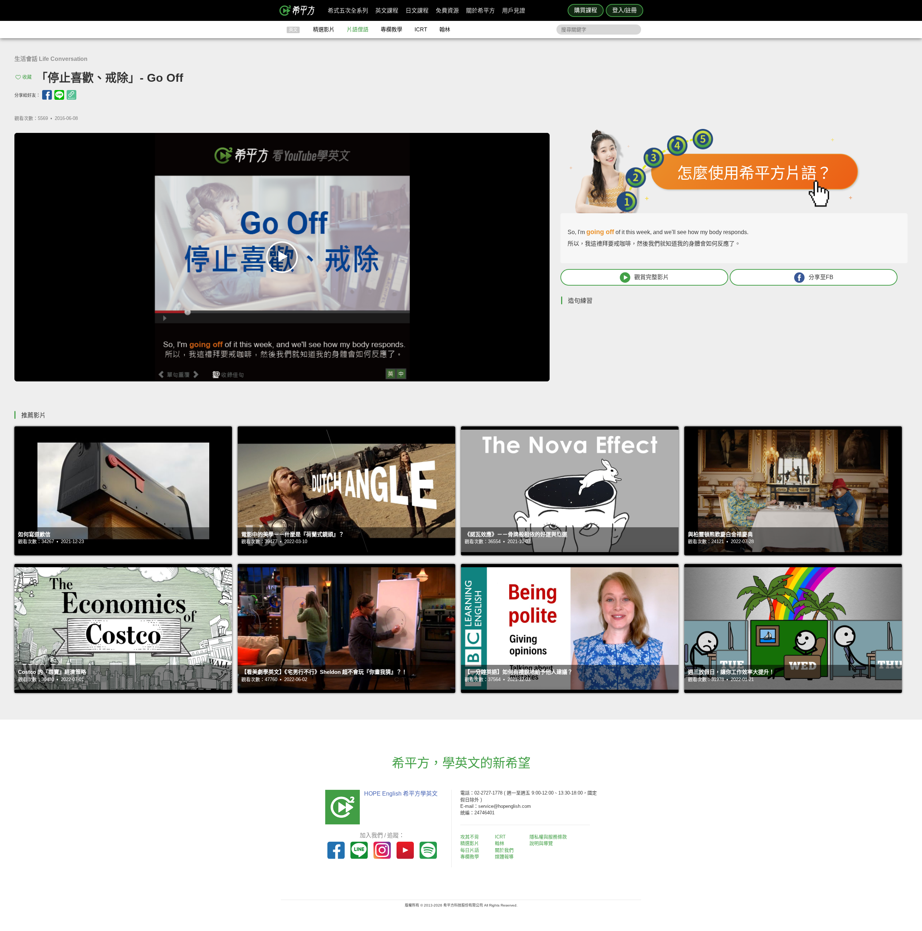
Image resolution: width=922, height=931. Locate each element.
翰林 (444, 29)
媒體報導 (504, 856)
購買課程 (585, 10)
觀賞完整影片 (651, 277)
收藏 (27, 77)
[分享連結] (71, 95)
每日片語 (469, 850)
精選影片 (324, 29)
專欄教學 (391, 29)
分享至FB (821, 277)
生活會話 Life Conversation (51, 59)
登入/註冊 (624, 10)
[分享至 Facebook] (47, 95)
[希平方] (300, 10)
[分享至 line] (59, 95)
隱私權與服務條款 (548, 837)
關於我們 (504, 850)
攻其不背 (469, 837)
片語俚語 (357, 29)
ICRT (421, 29)
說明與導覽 (541, 843)
